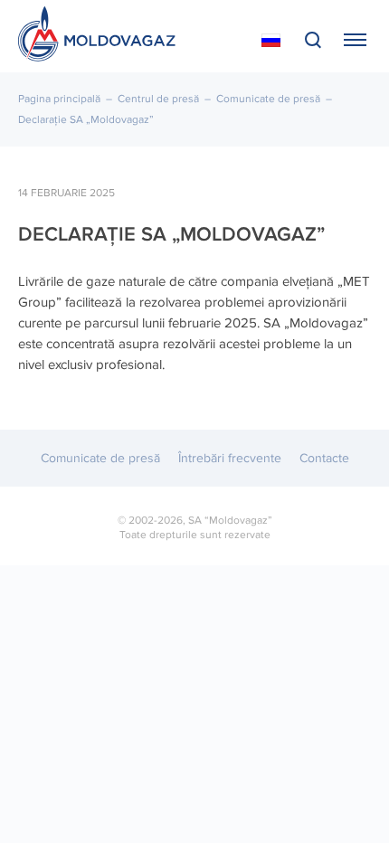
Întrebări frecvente (229, 458)
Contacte (324, 458)
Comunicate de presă (268, 99)
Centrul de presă (158, 99)
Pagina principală (59, 99)
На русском (270, 41)
